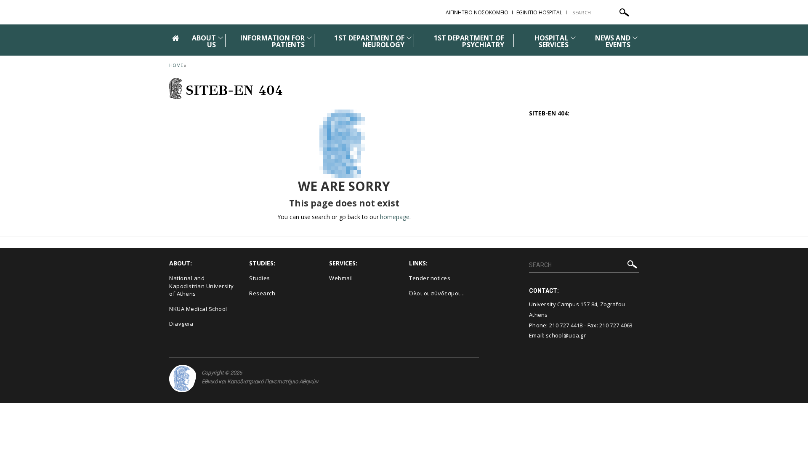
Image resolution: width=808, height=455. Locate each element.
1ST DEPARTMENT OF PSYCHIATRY (469, 41)
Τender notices (429, 278)
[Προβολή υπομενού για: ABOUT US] (220, 38)
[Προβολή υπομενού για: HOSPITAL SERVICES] (573, 38)
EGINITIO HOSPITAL (539, 12)
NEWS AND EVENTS (612, 41)
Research (262, 293)
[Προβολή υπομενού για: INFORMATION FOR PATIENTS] (309, 38)
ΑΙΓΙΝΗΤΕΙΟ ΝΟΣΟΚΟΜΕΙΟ (477, 12)
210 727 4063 (616, 325)
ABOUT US (204, 41)
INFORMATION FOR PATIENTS (272, 41)
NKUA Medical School (198, 309)
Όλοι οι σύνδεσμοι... (437, 293)
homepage (394, 217)
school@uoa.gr (566, 335)
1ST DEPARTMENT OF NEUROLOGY (369, 41)
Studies (259, 278)
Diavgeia (181, 323)
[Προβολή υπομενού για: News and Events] (635, 38)
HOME (176, 65)
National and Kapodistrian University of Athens (201, 285)
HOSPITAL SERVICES (551, 41)
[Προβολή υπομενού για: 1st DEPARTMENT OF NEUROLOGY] (409, 38)
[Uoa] (182, 378)
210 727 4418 (566, 325)
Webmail (341, 278)
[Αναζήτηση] (624, 13)
